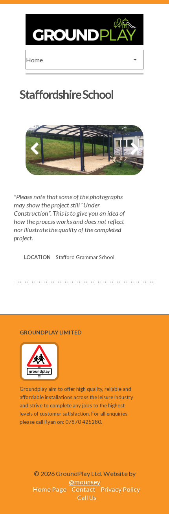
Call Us (86, 497)
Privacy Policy (120, 489)
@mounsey (84, 481)
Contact (84, 489)
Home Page (49, 489)
